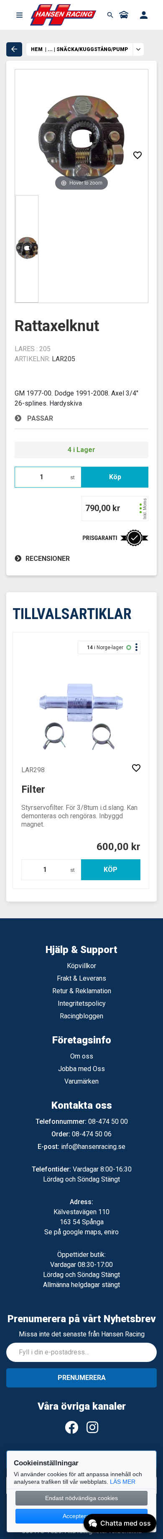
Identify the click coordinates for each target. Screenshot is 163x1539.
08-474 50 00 (108, 1121)
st (72, 477)
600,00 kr (118, 847)
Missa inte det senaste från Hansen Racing (82, 1334)
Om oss (81, 1056)
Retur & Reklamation (81, 991)
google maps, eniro (91, 1232)
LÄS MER (122, 1481)
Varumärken (81, 1081)
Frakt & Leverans (81, 978)
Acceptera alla (81, 1516)
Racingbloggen (81, 1016)
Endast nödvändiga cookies (81, 1498)
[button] (19, 15)
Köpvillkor (81, 966)
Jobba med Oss (81, 1069)
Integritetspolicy (82, 1003)
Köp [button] (115, 477)
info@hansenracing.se (93, 1147)
